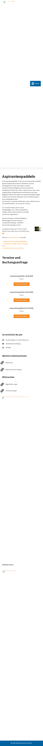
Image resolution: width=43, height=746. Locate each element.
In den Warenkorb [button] (21, 284)
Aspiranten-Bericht (13, 237)
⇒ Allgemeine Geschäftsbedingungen (14, 241)
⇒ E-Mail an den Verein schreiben (13, 248)
